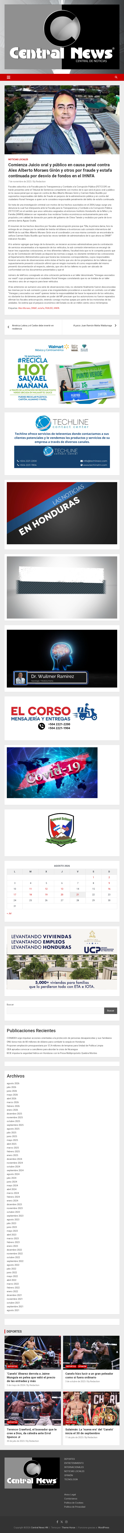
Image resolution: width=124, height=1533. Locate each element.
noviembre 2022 (15, 1253)
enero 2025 (12, 1155)
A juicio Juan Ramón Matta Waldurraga (92, 325)
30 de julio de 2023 (15, 1441)
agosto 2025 (13, 1128)
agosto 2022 (13, 1265)
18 (30, 894)
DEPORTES (14, 1331)
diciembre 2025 (14, 1113)
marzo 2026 (13, 1102)
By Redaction (39, 181)
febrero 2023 (13, 1242)
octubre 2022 (13, 1257)
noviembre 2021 (15, 1299)
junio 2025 (12, 1136)
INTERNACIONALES (74, 1467)
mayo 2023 (12, 1231)
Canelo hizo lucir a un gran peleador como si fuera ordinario (89, 1375)
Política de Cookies (73, 1502)
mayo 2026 (12, 1094)
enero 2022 (12, 1291)
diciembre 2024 (14, 1159)
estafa (41, 308)
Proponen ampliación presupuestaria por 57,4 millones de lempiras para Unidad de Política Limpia (55, 1045)
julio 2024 (11, 1178)
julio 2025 (11, 1132)
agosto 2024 (13, 1174)
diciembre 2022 (14, 1249)
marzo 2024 (13, 1193)
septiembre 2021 (15, 1306)
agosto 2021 (13, 1310)
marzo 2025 (13, 1147)
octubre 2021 (13, 1302)
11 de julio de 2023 (74, 1437)
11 (30, 889)
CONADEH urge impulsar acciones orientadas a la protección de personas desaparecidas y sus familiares (59, 1038)
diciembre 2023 (14, 1204)
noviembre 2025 (15, 1117)
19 (46, 894)
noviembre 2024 (15, 1162)
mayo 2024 (12, 1185)
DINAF (34, 308)
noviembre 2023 (15, 1208)
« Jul (9, 913)
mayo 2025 (12, 1140)
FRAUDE (49, 308)
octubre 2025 (13, 1121)
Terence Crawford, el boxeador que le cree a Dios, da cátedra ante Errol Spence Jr (32, 1433)
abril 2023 (11, 1234)
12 (46, 889)
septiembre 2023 (15, 1215)
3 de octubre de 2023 (75, 1381)
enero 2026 (12, 1110)
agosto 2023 (13, 1219)
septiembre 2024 (15, 1170)
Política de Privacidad (74, 1506)
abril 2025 (11, 1144)
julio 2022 (11, 1268)
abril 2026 (11, 1098)
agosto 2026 (13, 1083)
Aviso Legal (70, 1494)
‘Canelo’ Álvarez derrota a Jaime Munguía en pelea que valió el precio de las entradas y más (31, 1377)
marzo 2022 (13, 1283)
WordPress (103, 1527)
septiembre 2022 (15, 1261)
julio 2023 (11, 1223)
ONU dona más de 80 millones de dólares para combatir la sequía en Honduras (46, 1041)
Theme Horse (68, 1527)
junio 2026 (12, 1091)
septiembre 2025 (15, 1125)
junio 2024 (12, 1181)
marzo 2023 (13, 1238)
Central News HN (39, 1527)
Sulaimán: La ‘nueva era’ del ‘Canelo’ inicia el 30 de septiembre (89, 1431)
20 (62, 894)
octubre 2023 (13, 1212)
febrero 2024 (13, 1197)
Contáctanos (70, 1498)
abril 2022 (11, 1280)
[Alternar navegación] (9, 77)
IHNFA (56, 308)
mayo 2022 (12, 1276)
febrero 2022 (13, 1287)
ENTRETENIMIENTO (74, 1463)
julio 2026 (11, 1087)
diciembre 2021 (14, 1295)
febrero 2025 (13, 1151)
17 (15, 894)
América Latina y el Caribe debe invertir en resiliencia (33, 327)
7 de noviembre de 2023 (19, 181)
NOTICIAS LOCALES (18, 159)
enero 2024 (12, 1200)
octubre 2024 (13, 1166)
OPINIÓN (82, 1366)
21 (78, 894)
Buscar (10, 1004)
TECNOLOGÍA (71, 1479)
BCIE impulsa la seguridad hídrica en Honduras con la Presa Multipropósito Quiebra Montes (52, 1053)
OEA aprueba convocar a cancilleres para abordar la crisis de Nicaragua (42, 1049)
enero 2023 (12, 1246)
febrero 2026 (13, 1106)
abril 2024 (11, 1189)
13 (62, 889)
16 (109, 889)
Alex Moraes (24, 308)
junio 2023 (12, 1227)
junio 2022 (12, 1272)
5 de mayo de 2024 (16, 1385)
